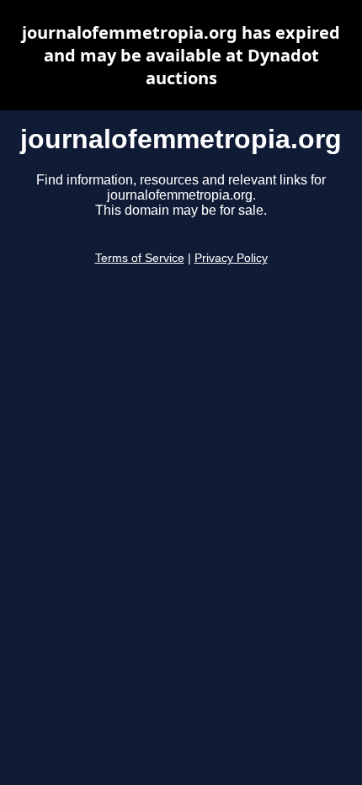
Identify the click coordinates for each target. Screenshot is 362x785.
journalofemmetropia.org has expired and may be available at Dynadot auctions (181, 55)
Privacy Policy (231, 258)
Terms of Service (139, 258)
